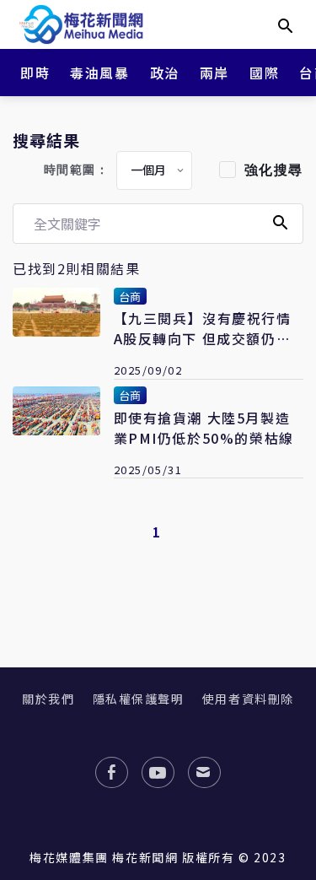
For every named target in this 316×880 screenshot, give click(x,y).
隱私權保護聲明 (139, 698)
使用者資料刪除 (248, 698)
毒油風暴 (99, 72)
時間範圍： (77, 170)
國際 (264, 72)
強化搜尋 (273, 170)
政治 (164, 72)
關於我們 (48, 698)
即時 (35, 72)
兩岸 (214, 72)
